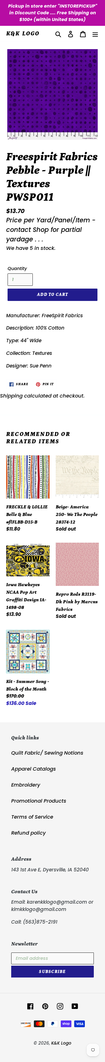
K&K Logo (23, 33)
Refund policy (28, 832)
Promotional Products (38, 800)
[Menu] (95, 33)
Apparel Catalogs (33, 768)
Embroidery (25, 784)
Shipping (11, 395)
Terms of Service (32, 816)
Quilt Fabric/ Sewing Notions (47, 752)
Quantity (17, 268)
